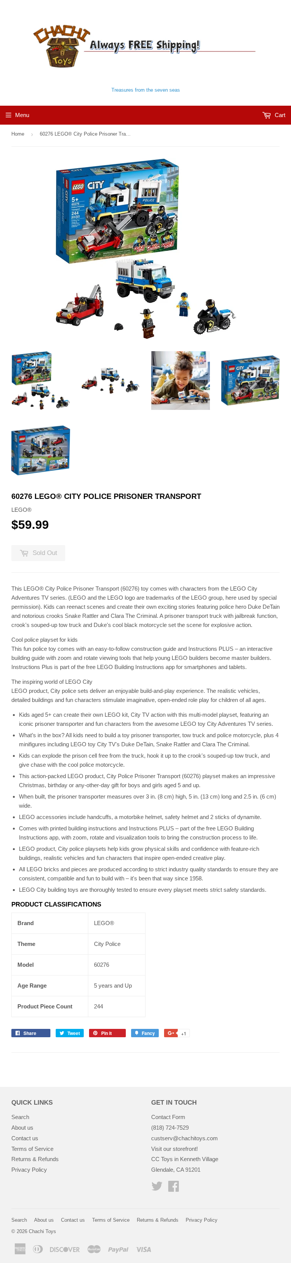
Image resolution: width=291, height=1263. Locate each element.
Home (17, 134)
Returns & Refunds (35, 1159)
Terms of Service (32, 1149)
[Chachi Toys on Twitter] (157, 1188)
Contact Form (168, 1117)
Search (20, 1117)
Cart (279, 115)
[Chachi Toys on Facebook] (173, 1188)
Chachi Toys (42, 1231)
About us (22, 1127)
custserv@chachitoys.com (184, 1138)
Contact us (24, 1138)
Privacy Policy (29, 1169)
